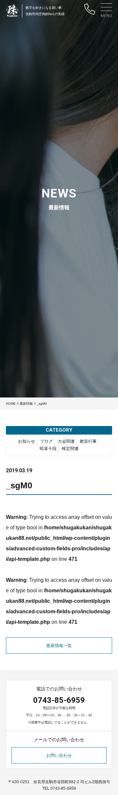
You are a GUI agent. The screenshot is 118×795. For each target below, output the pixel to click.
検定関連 (70, 448)
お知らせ (26, 441)
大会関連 (66, 441)
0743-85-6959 (59, 700)
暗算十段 (48, 448)
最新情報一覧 (59, 645)
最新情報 (26, 403)
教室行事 (88, 441)
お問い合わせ (59, 755)
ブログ (46, 441)
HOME (11, 403)
